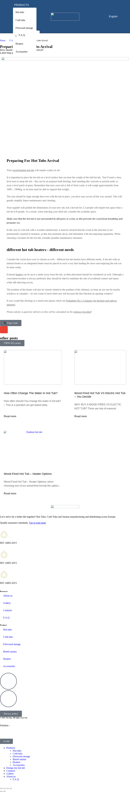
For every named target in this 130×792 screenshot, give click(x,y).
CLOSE (6, 741)
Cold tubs (8, 637)
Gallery (7, 603)
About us (7, 595)
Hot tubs (7, 629)
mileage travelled (82, 312)
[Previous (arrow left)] (1, 791)
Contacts (7, 610)
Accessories (9, 666)
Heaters (7, 659)
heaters (19, 274)
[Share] (4, 788)
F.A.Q (12, 40)
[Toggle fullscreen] (7, 788)
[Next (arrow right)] (4, 791)
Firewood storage (12, 644)
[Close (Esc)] (1, 788)
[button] (10, 323)
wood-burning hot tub (23, 170)
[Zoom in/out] (11, 788)
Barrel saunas (10, 651)
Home (2, 40)
